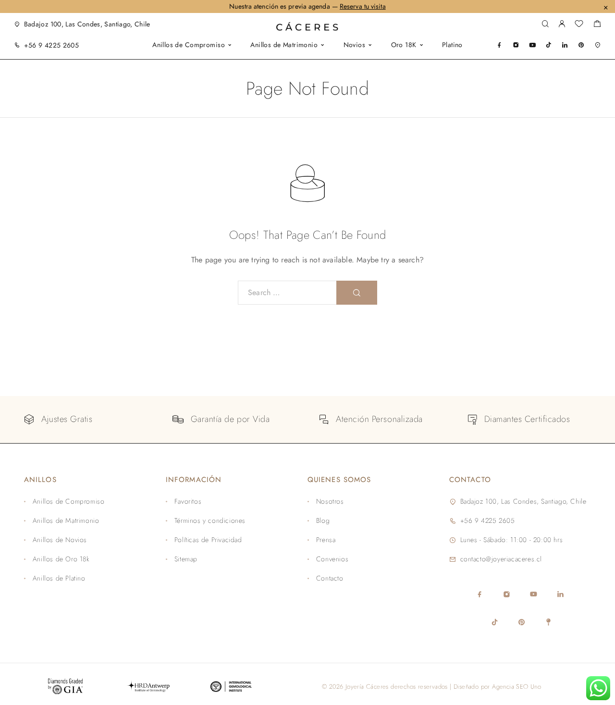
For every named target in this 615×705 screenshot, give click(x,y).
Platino (452, 45)
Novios (355, 45)
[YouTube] (532, 45)
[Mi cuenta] (562, 24)
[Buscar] (545, 24)
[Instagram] (516, 45)
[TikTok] (548, 45)
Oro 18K (404, 45)
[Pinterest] (581, 45)
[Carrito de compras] (597, 25)
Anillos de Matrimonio (284, 45)
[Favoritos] (579, 25)
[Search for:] (287, 293)
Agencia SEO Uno (516, 686)
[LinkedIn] (565, 45)
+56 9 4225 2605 (51, 45)
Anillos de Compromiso (188, 45)
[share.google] (597, 45)
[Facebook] (499, 45)
